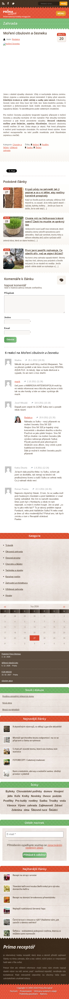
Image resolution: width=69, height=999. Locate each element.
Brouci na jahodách (10, 709)
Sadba (30, 147)
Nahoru (43, 994)
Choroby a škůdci (13, 563)
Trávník (9, 545)
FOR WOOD (7, 672)
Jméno (7, 317)
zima (26, 810)
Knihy (25, 796)
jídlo (10, 796)
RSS (3, 3)
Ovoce (47, 796)
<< (5, 606)
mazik (17, 381)
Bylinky (10, 791)
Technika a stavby (14, 570)
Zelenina (17, 810)
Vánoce (11, 805)
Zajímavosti (46, 805)
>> (64, 606)
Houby (8, 595)
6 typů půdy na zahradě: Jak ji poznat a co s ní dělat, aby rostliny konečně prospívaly (45, 192)
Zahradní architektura (16, 582)
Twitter (13, 3)
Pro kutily (21, 800)
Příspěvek (9, 293)
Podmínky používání (28, 994)
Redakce (16, 39)
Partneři (13, 991)
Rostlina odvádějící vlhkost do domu (18, 696)
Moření (36, 145)
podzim (56, 796)
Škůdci (38, 147)
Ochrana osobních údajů (45, 991)
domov (48, 791)
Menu (61, 13)
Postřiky (45, 145)
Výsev (22, 805)
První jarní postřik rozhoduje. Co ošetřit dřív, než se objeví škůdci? (44, 252)
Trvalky (53, 800)
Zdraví (58, 805)
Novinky (36, 796)
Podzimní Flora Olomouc (11, 654)
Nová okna (7, 703)
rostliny (33, 800)
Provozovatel (26, 991)
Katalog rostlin (12, 576)
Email (7, 328)
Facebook (8, 3)
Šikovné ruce (39, 810)
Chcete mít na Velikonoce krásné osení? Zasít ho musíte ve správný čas (44, 221)
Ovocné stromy (12, 557)
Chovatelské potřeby (29, 791)
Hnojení (58, 791)
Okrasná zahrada (14, 551)
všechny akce (7, 681)
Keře (17, 796)
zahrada (32, 805)
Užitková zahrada (14, 589)
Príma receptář (10, 12)
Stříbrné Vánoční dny (10, 663)
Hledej (63, 4)
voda (63, 800)
